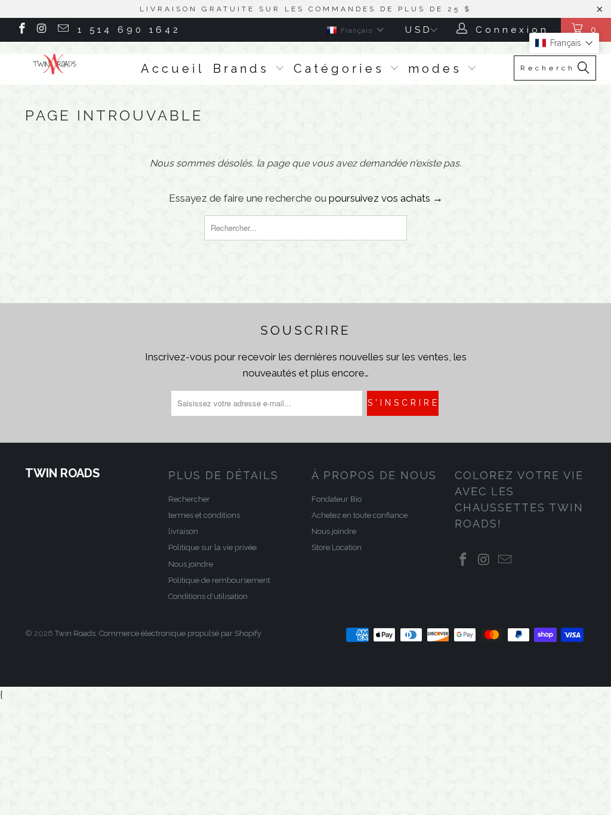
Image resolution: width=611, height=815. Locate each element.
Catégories (342, 68)
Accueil (173, 68)
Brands (244, 68)
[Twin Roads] (55, 64)
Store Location (336, 547)
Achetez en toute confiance (359, 515)
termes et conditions (204, 515)
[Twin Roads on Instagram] (42, 29)
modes (438, 68)
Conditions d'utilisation (208, 596)
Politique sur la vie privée (212, 547)
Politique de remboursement (219, 580)
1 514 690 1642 (129, 29)
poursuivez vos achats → (386, 198)
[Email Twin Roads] (62, 29)
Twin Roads (75, 633)
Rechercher (189, 499)
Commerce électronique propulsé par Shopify (180, 633)
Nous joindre (190, 564)
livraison (183, 531)
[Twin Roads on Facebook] (21, 29)
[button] (564, 43)
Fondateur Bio (336, 499)
